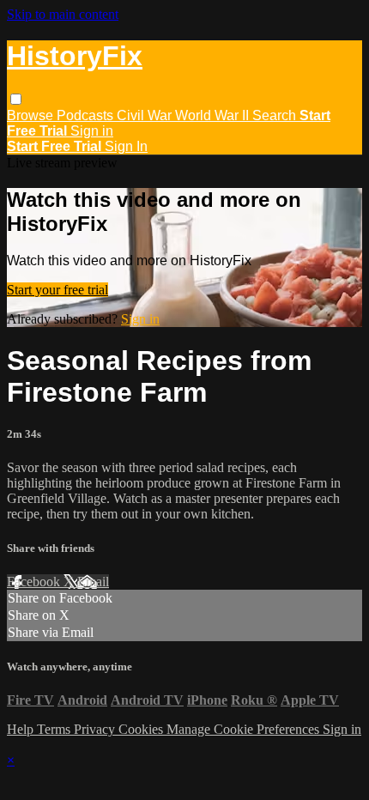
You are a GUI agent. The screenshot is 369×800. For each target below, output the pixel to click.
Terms (55, 729)
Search (275, 115)
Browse (32, 115)
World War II (213, 115)
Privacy (96, 729)
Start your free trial (57, 289)
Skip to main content (62, 14)
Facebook (35, 581)
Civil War (146, 115)
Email (93, 581)
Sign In (126, 146)
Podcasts (87, 115)
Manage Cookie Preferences (244, 729)
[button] (15, 99)
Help (22, 729)
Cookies (142, 729)
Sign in (91, 131)
